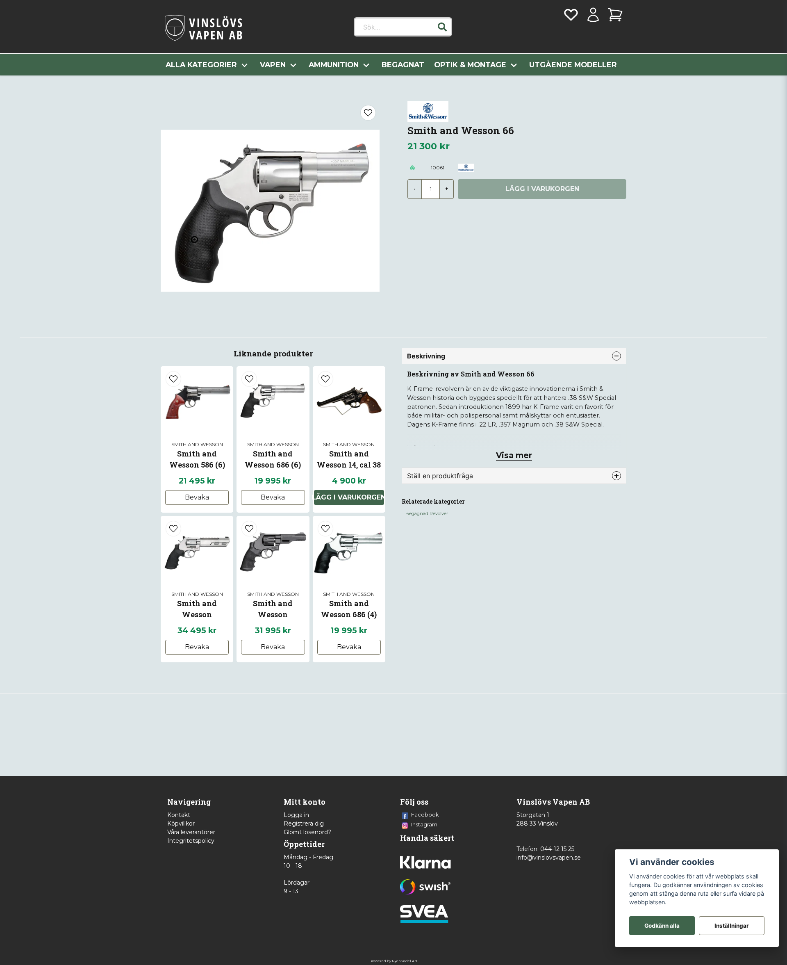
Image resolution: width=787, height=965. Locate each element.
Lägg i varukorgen (349, 497)
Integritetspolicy (190, 840)
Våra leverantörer (191, 832)
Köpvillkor (181, 823)
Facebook (425, 814)
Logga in (296, 815)
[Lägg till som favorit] (571, 15)
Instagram (424, 824)
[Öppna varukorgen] (615, 15)
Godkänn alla (662, 925)
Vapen (273, 64)
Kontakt (178, 815)
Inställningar (731, 925)
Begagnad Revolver (426, 513)
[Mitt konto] (593, 15)
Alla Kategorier (201, 64)
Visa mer (514, 455)
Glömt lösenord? (307, 832)
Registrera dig (304, 823)
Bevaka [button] (197, 497)
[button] (442, 27)
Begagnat (403, 64)
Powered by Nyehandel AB (394, 961)
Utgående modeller (573, 64)
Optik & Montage (470, 64)
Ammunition (334, 64)
